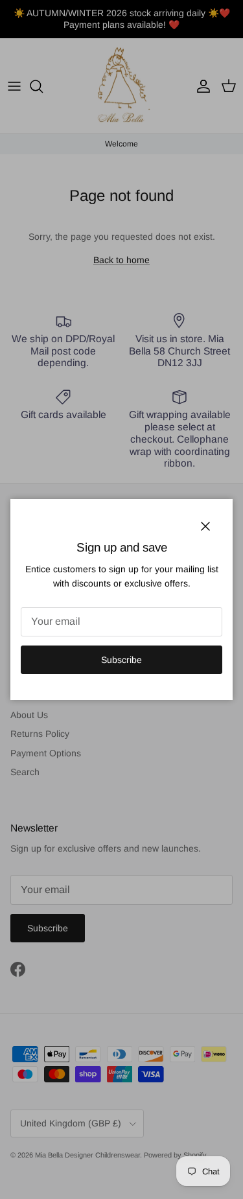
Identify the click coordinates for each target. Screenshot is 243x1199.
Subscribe (121, 660)
